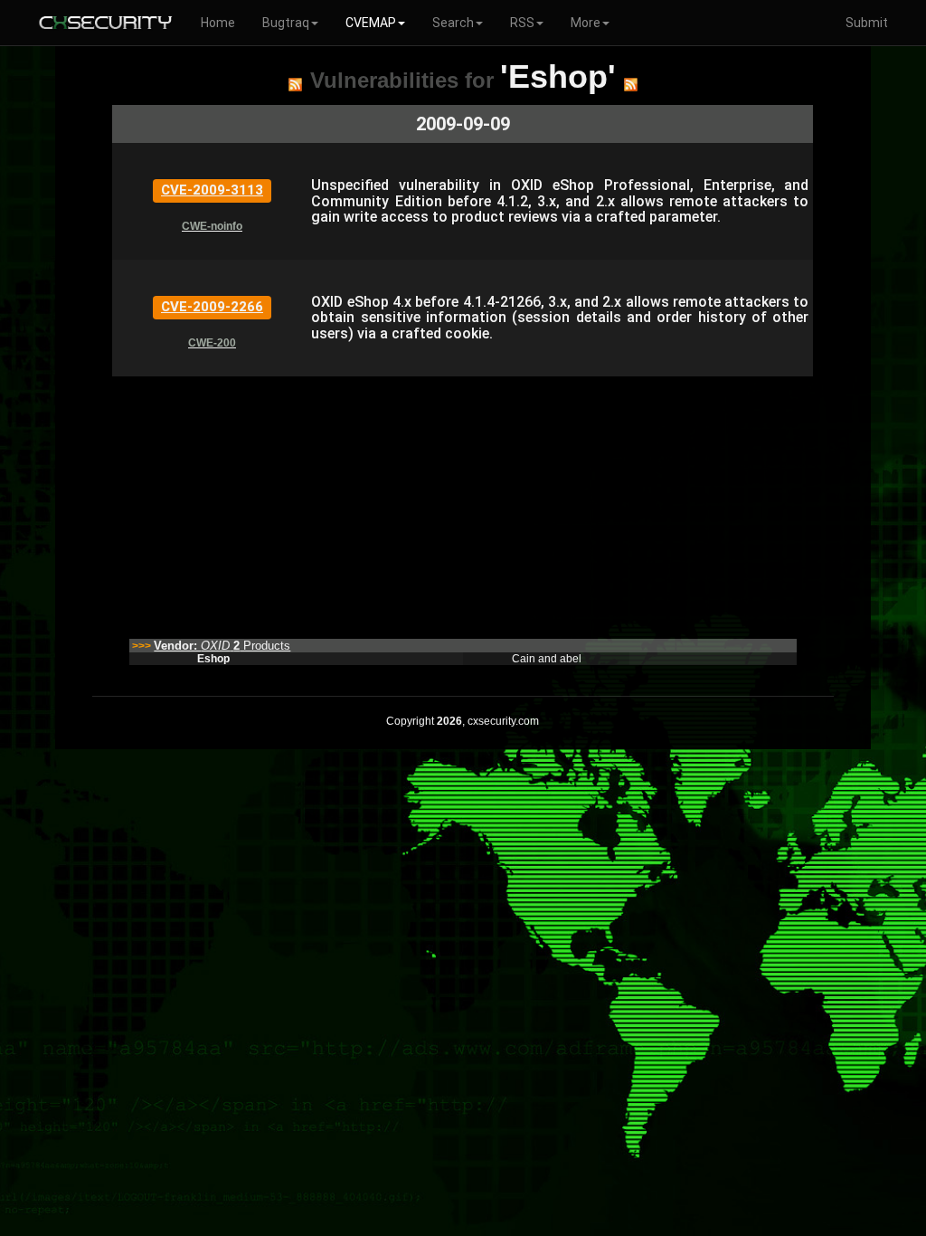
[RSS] (295, 84)
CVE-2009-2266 (212, 307)
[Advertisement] (462, 503)
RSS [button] (522, 22)
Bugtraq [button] (285, 22)
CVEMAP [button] (370, 22)
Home (218, 22)
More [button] (585, 22)
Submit (867, 22)
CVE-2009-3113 (212, 190)
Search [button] (453, 22)
